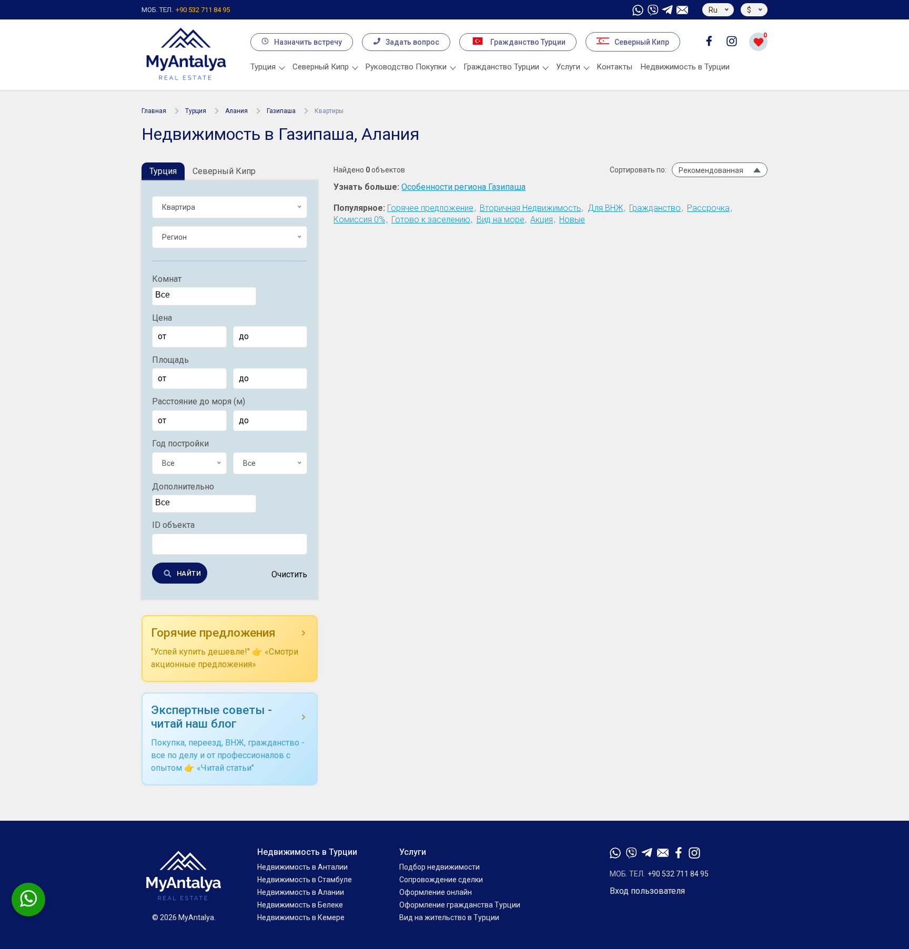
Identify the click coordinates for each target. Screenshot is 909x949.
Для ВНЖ (605, 208)
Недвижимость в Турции (685, 67)
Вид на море (500, 220)
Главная (154, 111)
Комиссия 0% (359, 220)
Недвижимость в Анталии (302, 867)
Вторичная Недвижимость (530, 208)
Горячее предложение (430, 208)
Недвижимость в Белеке (300, 905)
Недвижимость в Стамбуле (304, 879)
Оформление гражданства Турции (459, 905)
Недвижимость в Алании (300, 892)
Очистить (289, 574)
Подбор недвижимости (439, 867)
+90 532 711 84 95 (186, 10)
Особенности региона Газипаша (463, 187)
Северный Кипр (641, 42)
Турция (195, 111)
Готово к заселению (430, 220)
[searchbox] (205, 295)
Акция (541, 220)
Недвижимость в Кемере (301, 917)
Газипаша (281, 111)
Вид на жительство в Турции (449, 917)
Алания (236, 111)
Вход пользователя (647, 891)
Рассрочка (708, 208)
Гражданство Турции (527, 42)
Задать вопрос (412, 42)
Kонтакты (614, 67)
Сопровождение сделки (441, 879)
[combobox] (204, 296)
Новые (572, 220)
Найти (189, 573)
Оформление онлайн (435, 892)
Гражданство (655, 208)
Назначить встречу (308, 42)
